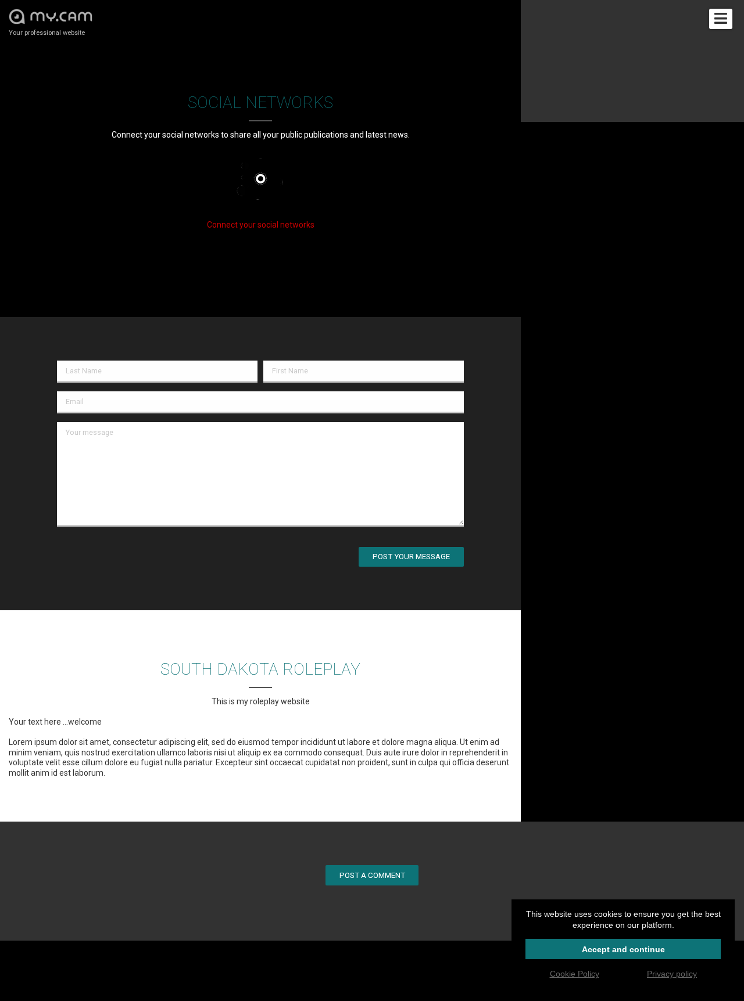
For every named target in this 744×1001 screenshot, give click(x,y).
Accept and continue (623, 949)
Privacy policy (672, 973)
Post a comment (372, 875)
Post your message (411, 556)
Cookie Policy (574, 973)
